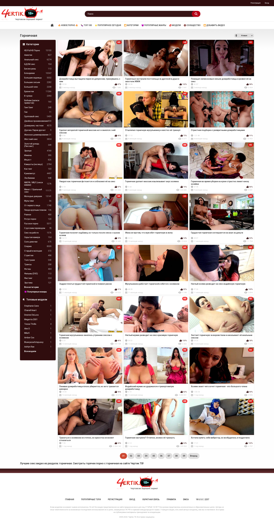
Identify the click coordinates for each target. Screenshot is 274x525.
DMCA (186, 499)
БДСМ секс (37, 64)
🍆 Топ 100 (86, 25)
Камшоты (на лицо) (37, 164)
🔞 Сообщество (192, 25)
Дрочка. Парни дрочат (37, 130)
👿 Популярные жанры (153, 25)
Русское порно (37, 223)
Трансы (37, 264)
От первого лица (37, 205)
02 (131, 456)
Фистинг (37, 278)
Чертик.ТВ (132, 517)
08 (176, 456)
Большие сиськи (37, 82)
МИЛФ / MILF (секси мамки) (37, 183)
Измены (37, 155)
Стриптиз (37, 255)
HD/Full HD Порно (37, 50)
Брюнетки (37, 91)
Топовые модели (36, 299)
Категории (32, 44)
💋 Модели (175, 25)
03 (138, 456)
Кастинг (37, 169)
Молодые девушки (37, 196)
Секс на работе (37, 233)
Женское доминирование (37, 135)
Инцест (37, 160)
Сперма (37, 246)
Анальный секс (37, 59)
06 (161, 456)
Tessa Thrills (37, 324)
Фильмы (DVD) (37, 273)
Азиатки (37, 55)
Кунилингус (37, 173)
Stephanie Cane (37, 306)
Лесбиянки (37, 178)
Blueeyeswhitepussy (37, 342)
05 (154, 456)
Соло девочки (37, 242)
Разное (37, 214)
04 (146, 456)
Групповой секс (37, 116)
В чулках (37, 96)
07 (169, 456)
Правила (171, 499)
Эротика (37, 283)
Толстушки (37, 260)
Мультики (37, 201)
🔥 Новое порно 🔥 (68, 25)
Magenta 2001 (37, 319)
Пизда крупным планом (37, 210)
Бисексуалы (37, 69)
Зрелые (37, 151)
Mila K (37, 333)
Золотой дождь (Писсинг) (37, 145)
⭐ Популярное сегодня (108, 25)
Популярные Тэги (91, 499)
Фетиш (37, 269)
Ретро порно (37, 219)
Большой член (37, 87)
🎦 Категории (131, 25)
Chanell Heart (37, 310)
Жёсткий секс (37, 139)
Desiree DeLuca (37, 315)
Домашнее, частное (37, 125)
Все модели (37, 351)
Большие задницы (37, 78)
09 (184, 456)
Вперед (193, 456)
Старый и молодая (37, 251)
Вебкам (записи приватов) (37, 101)
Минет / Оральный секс (37, 190)
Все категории (37, 287)
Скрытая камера (37, 237)
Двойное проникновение (37, 121)
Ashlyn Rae (37, 347)
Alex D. (37, 328)
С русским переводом (37, 228)
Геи (37, 112)
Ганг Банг (37, 107)
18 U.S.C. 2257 (202, 499)
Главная (52, 25)
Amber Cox (37, 337)
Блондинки (37, 73)
